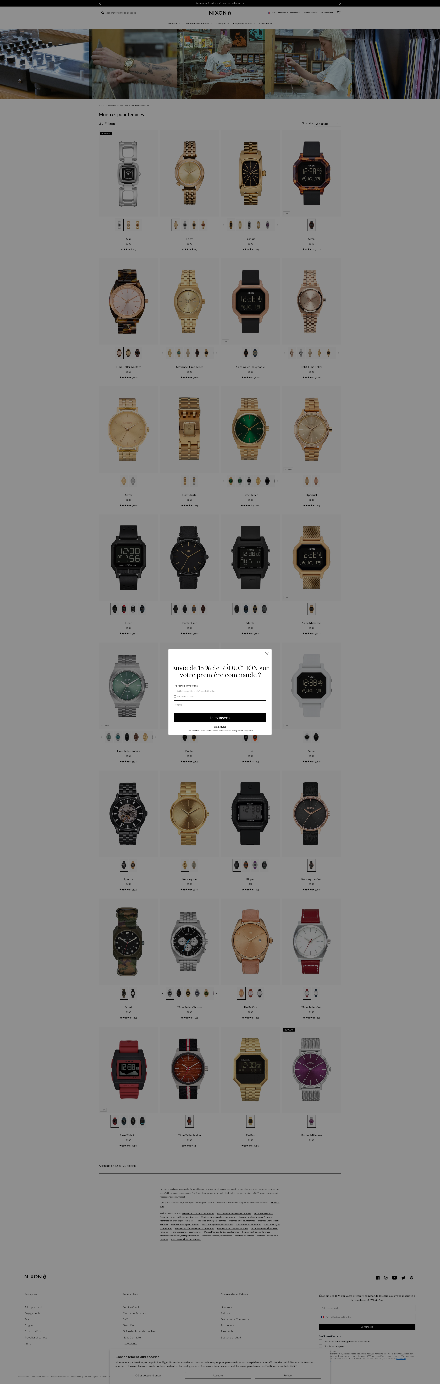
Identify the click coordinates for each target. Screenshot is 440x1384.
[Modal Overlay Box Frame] (220, 692)
